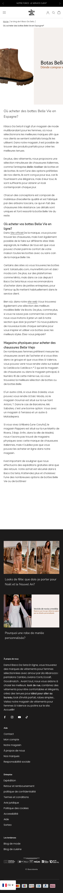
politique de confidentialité (20, 791)
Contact (9, 734)
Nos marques (11, 756)
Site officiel (17, 233)
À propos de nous (14, 750)
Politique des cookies (16, 808)
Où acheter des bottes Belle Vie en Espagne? (23, 25)
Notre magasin (12, 745)
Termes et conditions (16, 797)
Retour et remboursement (19, 786)
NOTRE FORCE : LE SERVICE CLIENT (32, 3)
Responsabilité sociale (17, 761)
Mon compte (11, 739)
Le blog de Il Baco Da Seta (22, 21)
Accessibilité (11, 814)
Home (6, 21)
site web (32, 301)
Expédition (10, 780)
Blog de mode (12, 843)
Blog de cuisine (13, 849)
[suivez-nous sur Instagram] (12, 717)
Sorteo (8, 825)
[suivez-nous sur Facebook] (4, 717)
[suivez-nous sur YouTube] (19, 717)
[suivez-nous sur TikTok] (26, 717)
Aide (6, 819)
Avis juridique (11, 802)
